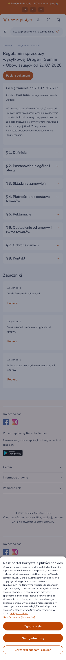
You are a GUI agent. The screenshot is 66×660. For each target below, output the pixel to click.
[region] (33, 608)
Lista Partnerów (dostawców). (19, 617)
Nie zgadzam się (33, 638)
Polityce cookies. (19, 613)
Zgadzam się (33, 626)
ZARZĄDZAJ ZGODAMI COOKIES (33, 650)
